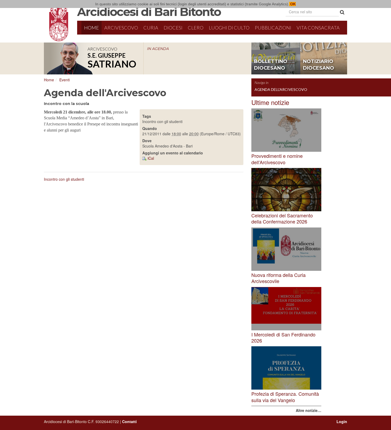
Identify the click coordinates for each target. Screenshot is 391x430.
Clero (195, 28)
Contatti (129, 421)
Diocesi (173, 28)
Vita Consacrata (318, 28)
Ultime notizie (270, 102)
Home (91, 28)
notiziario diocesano (318, 64)
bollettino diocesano (270, 64)
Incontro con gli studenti (64, 179)
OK (292, 4)
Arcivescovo (121, 28)
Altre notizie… (308, 410)
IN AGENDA (158, 48)
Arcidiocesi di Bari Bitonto (149, 12)
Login (341, 421)
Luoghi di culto (229, 28)
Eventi (64, 79)
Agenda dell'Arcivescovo (281, 89)
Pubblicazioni (273, 28)
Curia (150, 28)
